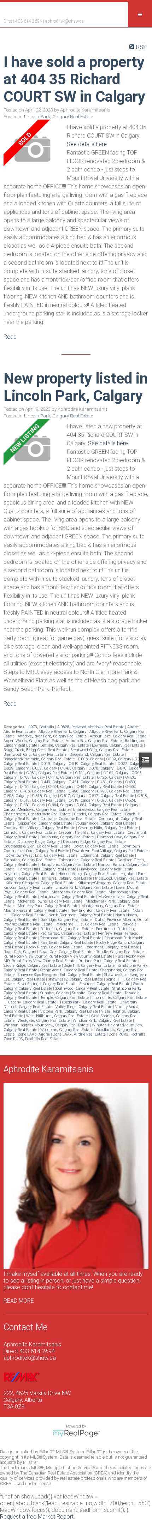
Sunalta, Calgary (55, 993)
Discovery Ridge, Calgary (39, 841)
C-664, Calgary (61, 805)
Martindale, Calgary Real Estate (68, 896)
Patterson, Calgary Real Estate (67, 929)
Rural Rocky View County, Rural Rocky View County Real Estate (58, 956)
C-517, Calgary (73, 796)
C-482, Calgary (33, 786)
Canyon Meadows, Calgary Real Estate (37, 809)
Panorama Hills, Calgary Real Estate (87, 924)
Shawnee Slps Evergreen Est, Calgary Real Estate (60, 974)
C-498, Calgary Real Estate (120, 791)
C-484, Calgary (61, 786)
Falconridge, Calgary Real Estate (87, 860)
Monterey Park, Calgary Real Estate (48, 906)
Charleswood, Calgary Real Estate (102, 809)
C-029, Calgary (17, 768)
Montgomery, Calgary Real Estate (110, 906)
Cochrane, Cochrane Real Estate (68, 818)
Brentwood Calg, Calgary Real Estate (102, 750)
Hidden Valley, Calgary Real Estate (88, 873)
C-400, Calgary (33, 777)
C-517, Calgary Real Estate (111, 796)
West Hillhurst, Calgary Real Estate (57, 1016)
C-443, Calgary (53, 782)
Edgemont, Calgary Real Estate (108, 855)
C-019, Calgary (53, 763)
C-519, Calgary (82, 800)
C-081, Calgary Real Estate (49, 773)
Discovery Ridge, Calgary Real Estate (95, 841)
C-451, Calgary (82, 782)
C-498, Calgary (82, 791)
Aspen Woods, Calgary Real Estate (34, 740)
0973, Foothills (42, 727)
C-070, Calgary (101, 768)
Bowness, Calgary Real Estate (118, 745)
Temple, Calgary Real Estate (65, 997)
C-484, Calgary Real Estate (99, 786)
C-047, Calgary (73, 768)
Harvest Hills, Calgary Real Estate (47, 869)
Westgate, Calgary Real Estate (44, 1020)
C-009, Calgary (119, 759)
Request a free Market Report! (37, 1516)
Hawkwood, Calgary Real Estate (106, 869)
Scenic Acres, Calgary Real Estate (69, 970)
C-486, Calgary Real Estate (43, 791)
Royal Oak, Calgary (20, 951)
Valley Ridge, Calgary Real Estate (84, 1007)
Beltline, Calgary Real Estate (65, 745)
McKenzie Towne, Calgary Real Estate (50, 901)
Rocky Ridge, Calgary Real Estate (54, 947)
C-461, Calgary (110, 782)
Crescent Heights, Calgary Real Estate (92, 832)
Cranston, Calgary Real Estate (30, 832)
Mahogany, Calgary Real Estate (79, 892)
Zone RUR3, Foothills (127, 1034)
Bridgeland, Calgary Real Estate (97, 754)
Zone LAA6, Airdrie (34, 1034)
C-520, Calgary (110, 800)
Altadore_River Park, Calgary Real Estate (53, 736)
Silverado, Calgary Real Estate (105, 984)
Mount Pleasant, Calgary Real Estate (36, 910)
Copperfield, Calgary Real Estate (45, 823)
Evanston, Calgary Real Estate (30, 860)
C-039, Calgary (45, 768)
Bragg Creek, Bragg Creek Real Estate (36, 750)
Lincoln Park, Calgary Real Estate (58, 116)
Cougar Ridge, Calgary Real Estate (105, 823)
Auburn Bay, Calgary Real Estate (94, 740)
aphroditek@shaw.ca (64, 21)
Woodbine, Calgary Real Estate (67, 1029)
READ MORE (19, 1300)
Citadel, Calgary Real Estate (98, 814)
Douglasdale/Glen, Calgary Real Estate (37, 846)
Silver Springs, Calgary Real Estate (47, 984)
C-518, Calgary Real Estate (43, 800)
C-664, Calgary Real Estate (99, 805)
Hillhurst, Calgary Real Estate (66, 878)
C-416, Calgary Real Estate (71, 777)
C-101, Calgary (88, 773)
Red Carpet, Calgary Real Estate (68, 933)
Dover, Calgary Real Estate (96, 846)
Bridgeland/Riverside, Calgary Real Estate (40, 759)
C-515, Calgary (45, 796)
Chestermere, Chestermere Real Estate (38, 814)
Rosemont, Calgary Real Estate (113, 947)
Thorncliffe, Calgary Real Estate (119, 997)
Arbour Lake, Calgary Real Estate (118, 736)
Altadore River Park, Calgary (63, 731)
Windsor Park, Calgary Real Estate (103, 1020)
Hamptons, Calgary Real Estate (68, 864)
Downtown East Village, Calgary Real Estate (110, 851)
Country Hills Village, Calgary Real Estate (40, 828)
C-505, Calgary (17, 796)
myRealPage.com (76, 1433)
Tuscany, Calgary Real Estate (31, 1002)
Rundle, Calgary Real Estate (120, 951)
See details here (87, 144)
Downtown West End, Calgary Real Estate (42, 855)
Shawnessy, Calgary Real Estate (76, 979)
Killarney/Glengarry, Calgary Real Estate (112, 883)
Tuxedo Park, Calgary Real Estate (88, 1002)
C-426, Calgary (110, 777)
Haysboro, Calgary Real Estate (30, 873)
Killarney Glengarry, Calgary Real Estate (40, 883)
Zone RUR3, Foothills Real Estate (32, 1039)
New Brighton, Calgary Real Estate (100, 910)
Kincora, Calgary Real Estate (28, 887)
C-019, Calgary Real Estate (92, 763)
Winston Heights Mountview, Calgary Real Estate (47, 1025)
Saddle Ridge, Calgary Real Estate (33, 965)
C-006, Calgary (91, 759)
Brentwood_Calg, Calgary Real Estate (36, 754)
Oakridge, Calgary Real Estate (66, 919)
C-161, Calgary (116, 773)
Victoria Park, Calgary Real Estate (69, 1011)
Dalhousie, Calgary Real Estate (67, 837)
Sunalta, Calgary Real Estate (97, 993)
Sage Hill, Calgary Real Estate (90, 965)
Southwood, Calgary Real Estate (82, 988)
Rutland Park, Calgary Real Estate (108, 961)
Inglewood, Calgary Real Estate (121, 878)
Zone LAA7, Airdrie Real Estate (80, 1034)
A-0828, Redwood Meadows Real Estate (91, 727)
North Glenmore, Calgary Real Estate (80, 915)
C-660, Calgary (33, 805)
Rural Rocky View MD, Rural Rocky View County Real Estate (74, 958)
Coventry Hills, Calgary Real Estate (108, 828)
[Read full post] (33, 149)
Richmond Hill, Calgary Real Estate (71, 938)
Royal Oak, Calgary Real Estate (66, 951)
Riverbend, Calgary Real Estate (67, 942)
